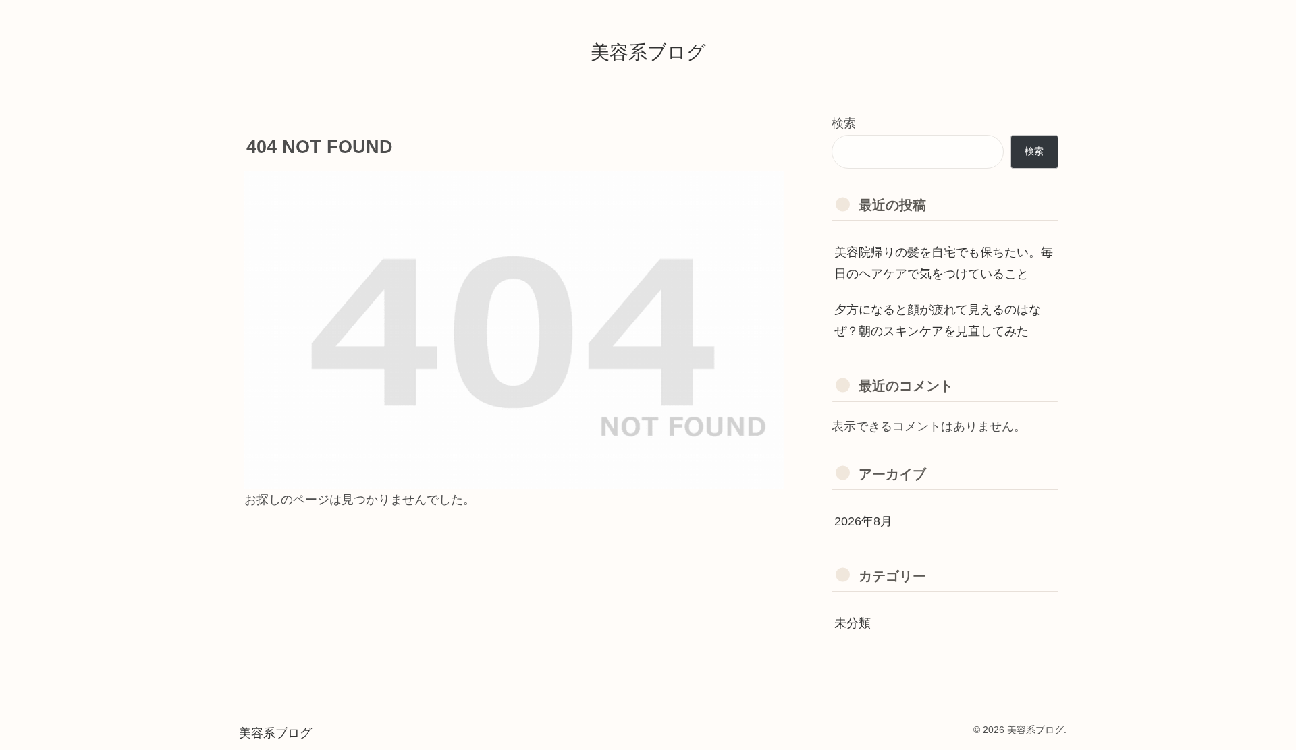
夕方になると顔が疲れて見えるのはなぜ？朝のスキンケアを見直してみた (937, 320)
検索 (844, 123)
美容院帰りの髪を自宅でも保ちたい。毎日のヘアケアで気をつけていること (943, 263)
